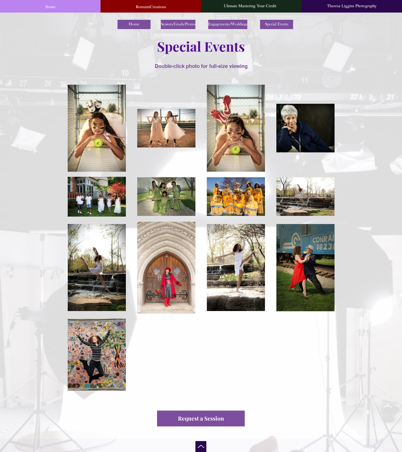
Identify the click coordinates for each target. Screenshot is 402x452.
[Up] (200, 446)
